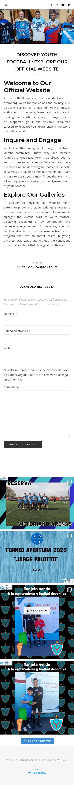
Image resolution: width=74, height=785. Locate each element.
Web (7, 348)
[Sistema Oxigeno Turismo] (37, 25)
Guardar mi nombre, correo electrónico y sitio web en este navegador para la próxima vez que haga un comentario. (37, 374)
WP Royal (62, 760)
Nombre (10, 313)
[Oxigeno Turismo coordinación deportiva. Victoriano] (37, 503)
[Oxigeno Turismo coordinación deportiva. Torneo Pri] (37, 557)
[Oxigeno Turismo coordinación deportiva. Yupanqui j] (37, 622)
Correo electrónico (17, 331)
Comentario (11, 387)
